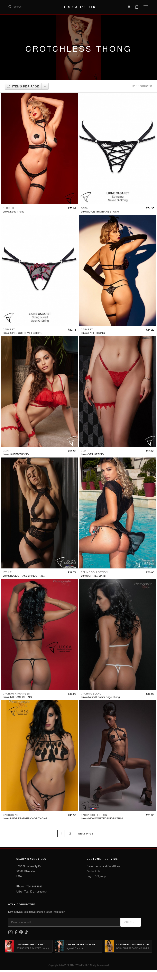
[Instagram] (10, 933)
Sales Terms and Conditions (103, 866)
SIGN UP (130, 922)
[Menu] (146, 7)
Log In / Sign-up (96, 876)
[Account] (129, 7)
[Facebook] (16, 933)
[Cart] (137, 7)
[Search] (10, 7)
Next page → (87, 833)
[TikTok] (26, 933)
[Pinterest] (21, 933)
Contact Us (93, 871)
